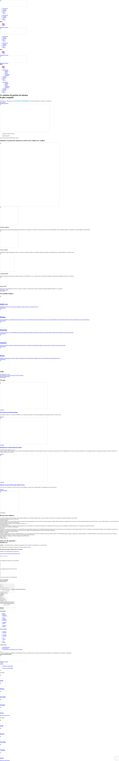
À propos (4, 9)
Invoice (6, 73)
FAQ (3, 11)
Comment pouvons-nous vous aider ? (6, 589)
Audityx (1, 663)
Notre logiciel (5, 8)
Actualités (4, 10)
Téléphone (2, 600)
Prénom (1, 585)
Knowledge (7, 74)
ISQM (6, 72)
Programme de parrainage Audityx (9, 412)
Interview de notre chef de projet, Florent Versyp (12, 484)
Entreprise (1, 586)
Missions (6, 71)
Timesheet (7, 75)
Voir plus (2, 416)
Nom (1, 584)
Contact (4, 13)
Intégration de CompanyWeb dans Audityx (11, 447)
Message (1, 591)
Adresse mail (2, 599)
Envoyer (1, 594)
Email (1, 588)
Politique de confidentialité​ (7, 666)
